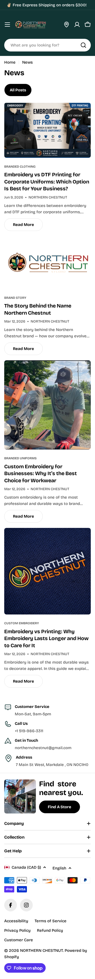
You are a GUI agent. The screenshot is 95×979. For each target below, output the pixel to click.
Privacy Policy (17, 930)
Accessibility (16, 921)
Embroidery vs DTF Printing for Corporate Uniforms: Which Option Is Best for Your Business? (46, 182)
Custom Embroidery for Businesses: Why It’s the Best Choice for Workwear (40, 474)
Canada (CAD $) (26, 867)
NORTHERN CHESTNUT (41, 950)
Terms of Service (50, 921)
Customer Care (18, 940)
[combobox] (47, 45)
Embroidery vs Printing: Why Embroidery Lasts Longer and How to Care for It (46, 638)
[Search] (83, 45)
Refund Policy (50, 930)
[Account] (77, 24)
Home (10, 62)
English (59, 868)
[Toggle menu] (7, 24)
